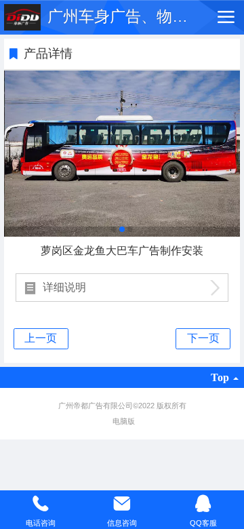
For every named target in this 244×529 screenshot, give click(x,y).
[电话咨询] (40, 503)
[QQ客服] (203, 503)
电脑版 (124, 421)
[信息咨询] (122, 503)
